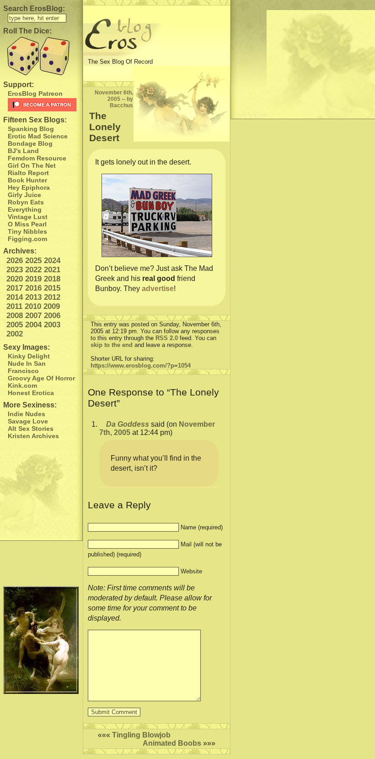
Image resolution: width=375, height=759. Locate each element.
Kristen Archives (33, 436)
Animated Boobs (172, 743)
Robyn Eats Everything (26, 205)
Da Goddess (127, 424)
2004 (33, 324)
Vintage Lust (28, 216)
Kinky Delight (29, 356)
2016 (33, 288)
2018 (52, 279)
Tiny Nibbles (27, 231)
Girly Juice (24, 194)
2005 (14, 324)
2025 (33, 260)
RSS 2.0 (166, 338)
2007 (33, 315)
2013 (33, 297)
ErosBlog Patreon (35, 93)
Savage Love (28, 421)
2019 (33, 279)
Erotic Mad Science (38, 136)
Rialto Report (28, 172)
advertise (158, 288)
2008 (14, 315)
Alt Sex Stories (31, 428)
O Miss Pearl (27, 224)
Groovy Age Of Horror (41, 378)
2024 (52, 260)
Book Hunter (27, 180)
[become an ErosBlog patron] (43, 104)
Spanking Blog (31, 128)
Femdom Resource (37, 158)
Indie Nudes (26, 414)
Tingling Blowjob (141, 735)
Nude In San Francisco (27, 367)
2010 (33, 306)
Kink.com (22, 385)
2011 (14, 306)
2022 (33, 269)
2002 (14, 334)
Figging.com (27, 238)
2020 (14, 279)
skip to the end (112, 344)
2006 (52, 315)
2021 (52, 269)
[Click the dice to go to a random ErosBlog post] (41, 56)
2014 (14, 297)
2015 (52, 288)
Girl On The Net (32, 165)
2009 (51, 306)
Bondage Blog (30, 143)
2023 (14, 269)
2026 (14, 260)
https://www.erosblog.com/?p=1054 (141, 365)
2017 (14, 288)
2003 (52, 324)
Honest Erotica (31, 392)
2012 (52, 297)
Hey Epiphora (29, 187)
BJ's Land (23, 150)
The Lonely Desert (105, 126)
